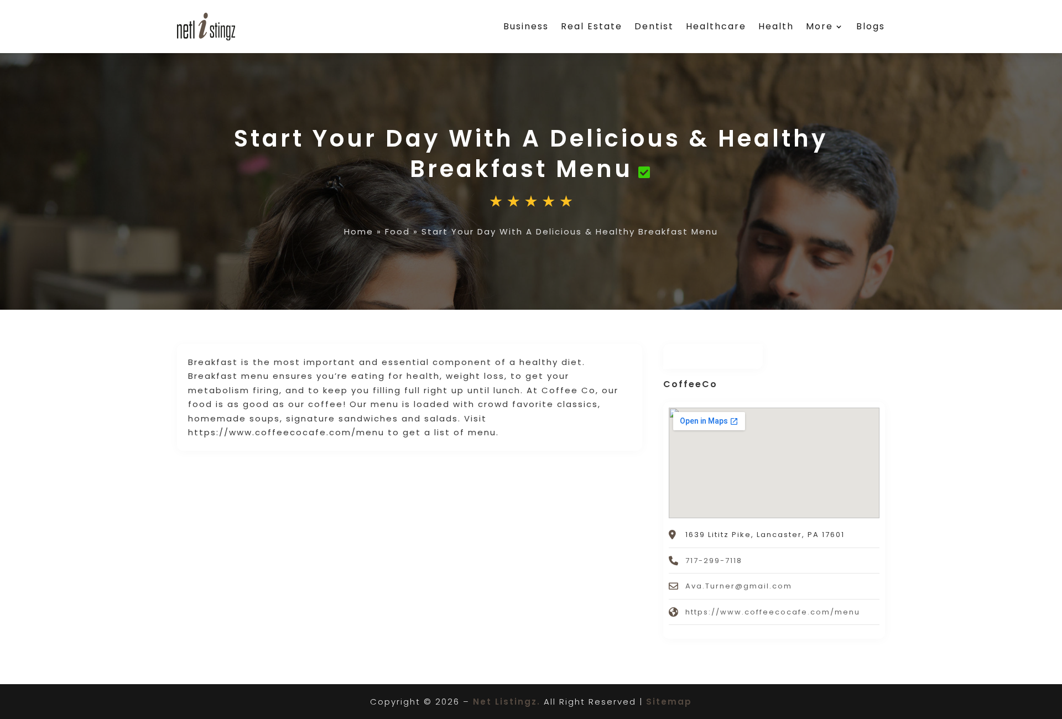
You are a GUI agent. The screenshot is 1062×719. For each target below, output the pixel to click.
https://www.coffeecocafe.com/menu (772, 612)
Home (358, 231)
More (819, 26)
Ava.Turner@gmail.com (738, 586)
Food (397, 231)
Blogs (870, 26)
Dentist (654, 26)
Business (526, 26)
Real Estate (591, 26)
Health (776, 26)
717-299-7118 (713, 560)
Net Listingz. (506, 701)
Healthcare (716, 26)
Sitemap (669, 701)
